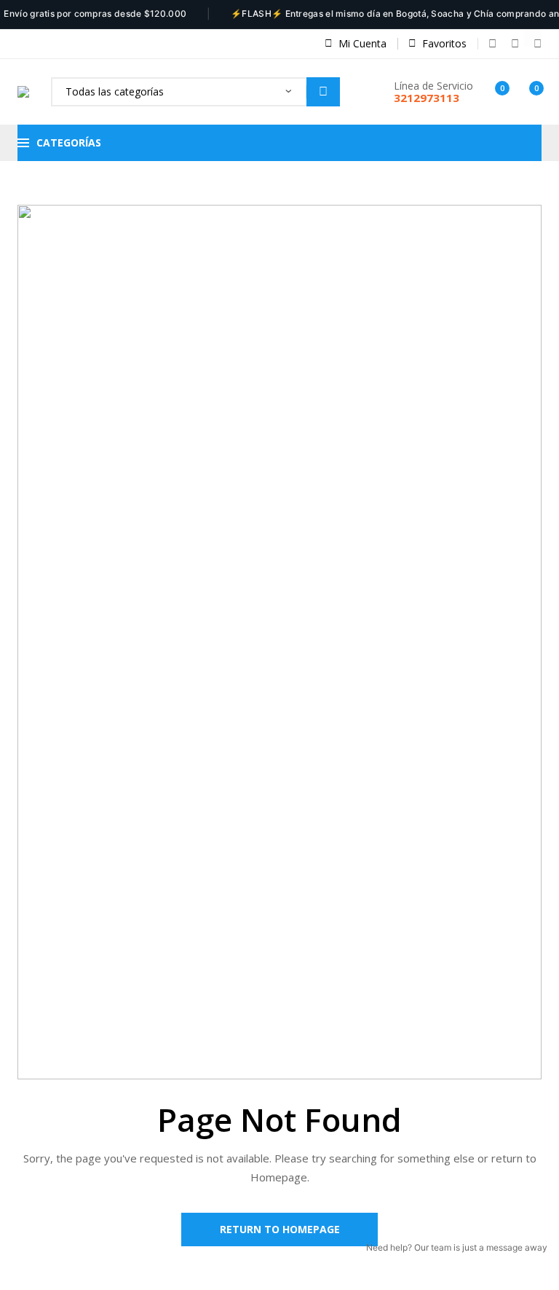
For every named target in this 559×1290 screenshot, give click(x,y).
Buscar (323, 91)
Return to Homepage (280, 1229)
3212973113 (426, 97)
